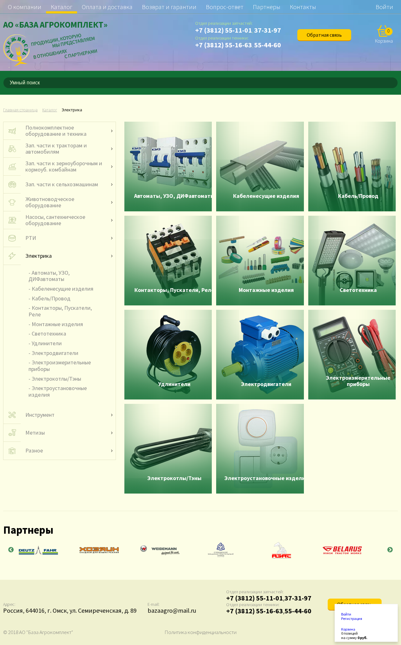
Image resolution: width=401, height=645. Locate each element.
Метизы (35, 433)
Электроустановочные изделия (58, 391)
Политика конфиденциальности (200, 632)
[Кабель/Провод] (352, 166)
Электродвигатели (55, 353)
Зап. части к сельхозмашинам (61, 184)
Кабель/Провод (51, 298)
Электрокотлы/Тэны (56, 378)
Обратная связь (324, 35)
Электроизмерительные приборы (60, 366)
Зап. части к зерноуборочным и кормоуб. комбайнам (63, 166)
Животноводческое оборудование (49, 202)
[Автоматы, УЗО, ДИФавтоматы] (168, 166)
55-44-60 (267, 44)
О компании (24, 7)
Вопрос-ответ (224, 7)
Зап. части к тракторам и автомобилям (56, 148)
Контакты (303, 7)
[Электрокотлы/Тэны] (168, 449)
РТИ (30, 238)
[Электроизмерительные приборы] (352, 354)
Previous (11, 550)
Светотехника (49, 333)
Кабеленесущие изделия (62, 288)
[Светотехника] (352, 260)
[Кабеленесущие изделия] (260, 166)
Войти (384, 7)
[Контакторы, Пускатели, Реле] (168, 260)
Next (390, 550)
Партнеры (266, 7)
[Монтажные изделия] (260, 260)
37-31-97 (267, 30)
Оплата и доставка (107, 7)
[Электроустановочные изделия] (260, 449)
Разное (34, 450)
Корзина (348, 629)
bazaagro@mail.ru (172, 610)
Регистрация (351, 618)
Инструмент (40, 415)
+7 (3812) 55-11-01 (223, 30)
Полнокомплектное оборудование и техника (55, 130)
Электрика (38, 256)
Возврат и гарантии (169, 7)
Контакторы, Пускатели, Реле (60, 311)
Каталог (61, 7)
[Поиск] (394, 82)
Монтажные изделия (57, 324)
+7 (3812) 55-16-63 (223, 44)
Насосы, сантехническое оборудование (55, 220)
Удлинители (47, 343)
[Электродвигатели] (260, 354)
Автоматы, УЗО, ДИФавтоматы (49, 276)
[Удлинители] (168, 354)
